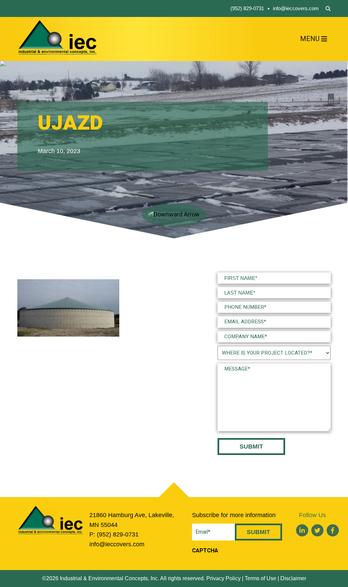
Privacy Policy (223, 578)
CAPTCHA (205, 551)
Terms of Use (260, 578)
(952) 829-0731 (247, 8)
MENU (309, 39)
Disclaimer (293, 578)
